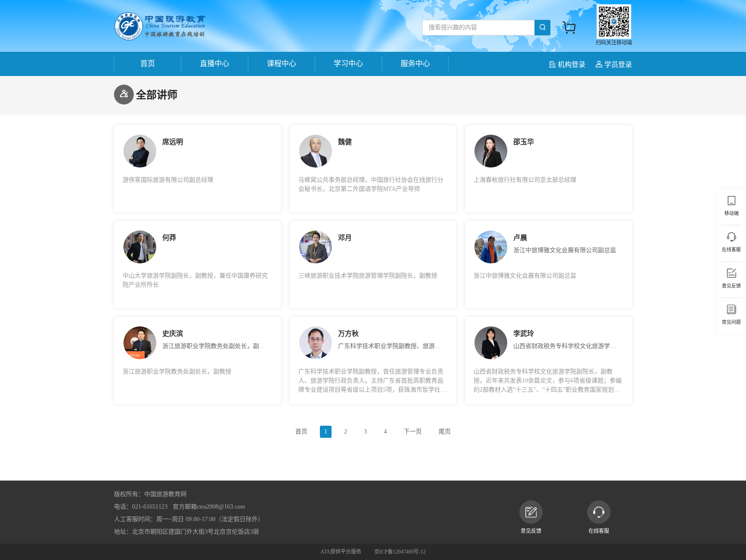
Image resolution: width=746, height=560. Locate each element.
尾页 (445, 431)
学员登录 (617, 64)
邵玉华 (523, 142)
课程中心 (281, 64)
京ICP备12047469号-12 (400, 552)
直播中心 (214, 64)
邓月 (345, 237)
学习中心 (348, 64)
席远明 (172, 142)
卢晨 (520, 237)
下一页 (413, 431)
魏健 (345, 142)
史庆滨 (172, 333)
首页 (147, 64)
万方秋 (348, 333)
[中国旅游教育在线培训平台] (160, 26)
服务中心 (415, 64)
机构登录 (571, 64)
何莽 (169, 237)
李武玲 (523, 333)
